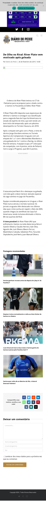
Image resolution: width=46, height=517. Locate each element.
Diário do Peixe (11, 62)
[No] (43, 6)
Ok (14, 8)
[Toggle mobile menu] (42, 35)
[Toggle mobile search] (37, 35)
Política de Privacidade (26, 8)
